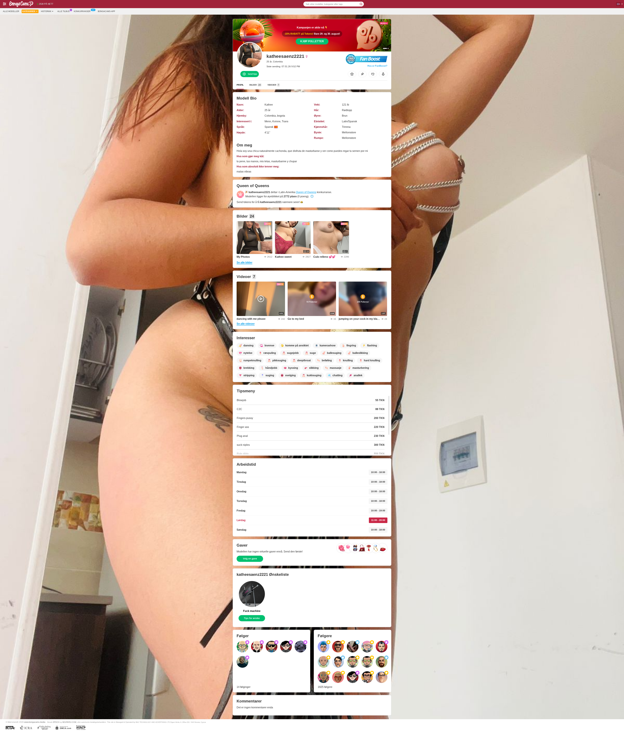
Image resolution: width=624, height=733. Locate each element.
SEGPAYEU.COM (69, 722)
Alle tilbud (63, 11)
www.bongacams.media (34, 722)
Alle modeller (11, 11)
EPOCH (56, 722)
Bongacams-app (106, 11)
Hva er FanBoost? (377, 65)
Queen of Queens (306, 192)
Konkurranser (82, 11)
